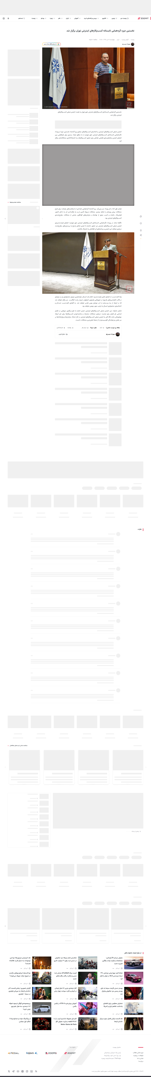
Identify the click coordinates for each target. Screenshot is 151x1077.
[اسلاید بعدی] (5, 218)
